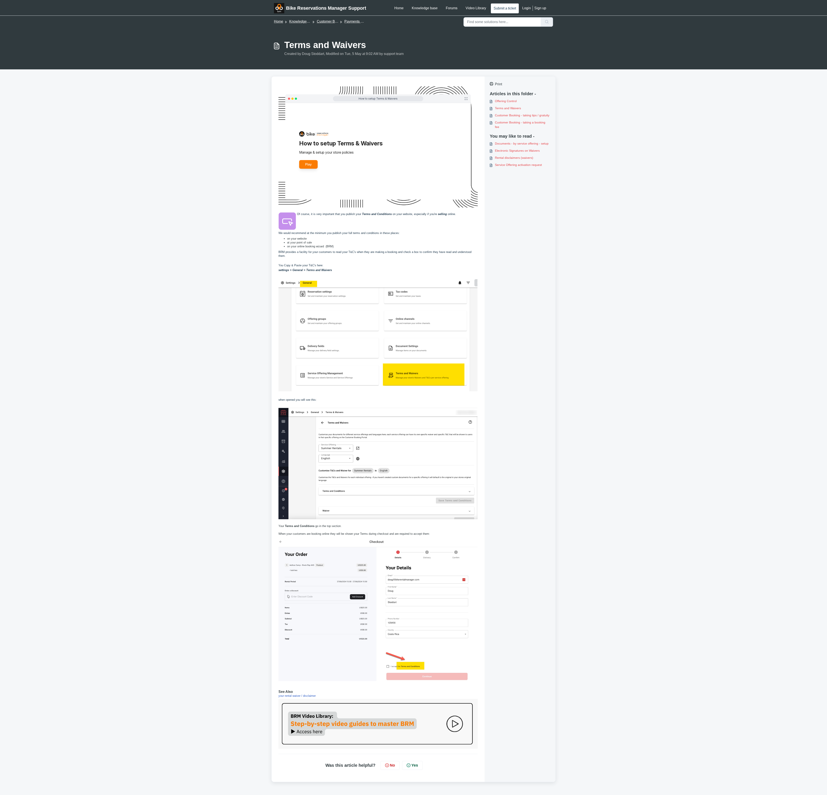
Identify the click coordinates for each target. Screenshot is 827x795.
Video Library (476, 8)
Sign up (540, 8)
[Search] (547, 22)
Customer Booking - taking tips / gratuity (522, 115)
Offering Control (506, 101)
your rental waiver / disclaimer (297, 695)
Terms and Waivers (508, 108)
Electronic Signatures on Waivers (517, 150)
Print (498, 84)
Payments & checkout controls (367, 21)
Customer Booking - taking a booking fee (520, 125)
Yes (414, 765)
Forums (451, 8)
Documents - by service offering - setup (522, 143)
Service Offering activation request (518, 165)
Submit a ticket (505, 8)
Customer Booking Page (335, 21)
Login (526, 8)
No (392, 765)
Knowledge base (425, 8)
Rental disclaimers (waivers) (514, 157)
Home (399, 8)
